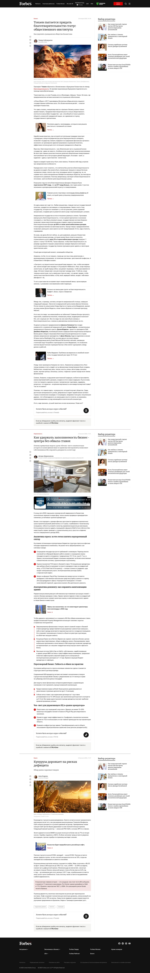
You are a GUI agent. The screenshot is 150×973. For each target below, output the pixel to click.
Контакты (22, 962)
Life (45, 953)
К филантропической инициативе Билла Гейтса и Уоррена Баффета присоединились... (51, 130)
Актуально (23, 949)
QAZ (87, 3)
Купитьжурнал (118, 3)
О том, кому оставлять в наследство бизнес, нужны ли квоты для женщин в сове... (51, 358)
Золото (51, 907)
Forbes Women (61, 3)
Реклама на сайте (54, 962)
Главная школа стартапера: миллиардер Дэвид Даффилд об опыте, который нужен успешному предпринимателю (67, 194)
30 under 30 (70, 3)
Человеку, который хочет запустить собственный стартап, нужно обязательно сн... (51, 198)
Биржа (35, 758)
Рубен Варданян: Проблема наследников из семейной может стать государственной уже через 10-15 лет (68, 354)
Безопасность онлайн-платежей (121, 962)
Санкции (61, 907)
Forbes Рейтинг (74, 953)
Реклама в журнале (70, 962)
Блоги (92, 953)
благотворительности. (41, 89)
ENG (92, 3)
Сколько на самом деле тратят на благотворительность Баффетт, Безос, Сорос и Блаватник (66, 291)
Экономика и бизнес (51, 949)
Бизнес (36, 18)
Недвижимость (38, 433)
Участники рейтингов (48, 3)
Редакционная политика (37, 962)
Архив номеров (116, 949)
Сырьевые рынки (40, 907)
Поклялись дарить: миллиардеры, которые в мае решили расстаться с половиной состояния (67, 125)
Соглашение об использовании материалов (93, 962)
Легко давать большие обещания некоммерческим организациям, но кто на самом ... (51, 295)
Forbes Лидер (74, 949)
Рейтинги (37, 3)
